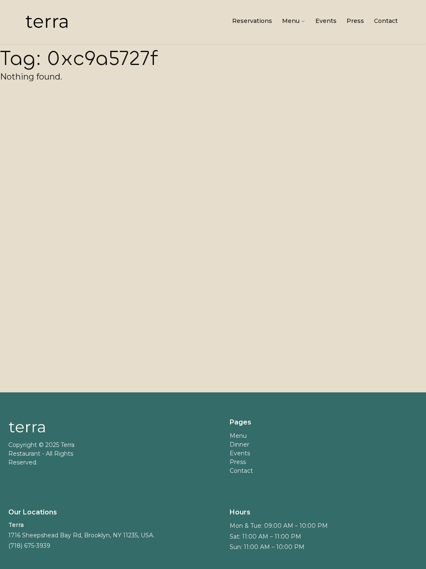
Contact (386, 21)
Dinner (239, 444)
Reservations (252, 21)
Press (355, 21)
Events (326, 21)
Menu (291, 21)
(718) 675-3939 (29, 545)
